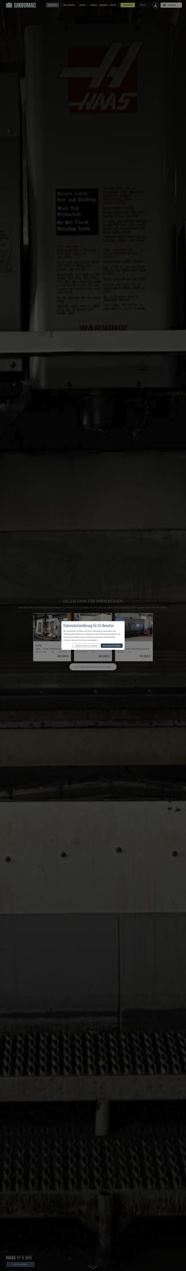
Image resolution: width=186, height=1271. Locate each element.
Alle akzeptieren (111, 645)
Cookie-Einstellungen (86, 645)
